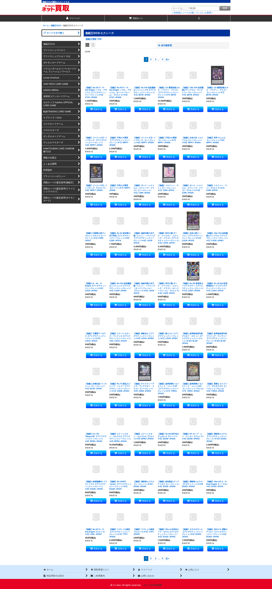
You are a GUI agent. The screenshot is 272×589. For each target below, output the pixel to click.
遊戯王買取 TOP (94, 39)
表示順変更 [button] (166, 45)
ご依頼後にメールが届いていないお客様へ (192, 12)
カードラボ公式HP (152, 585)
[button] (198, 18)
